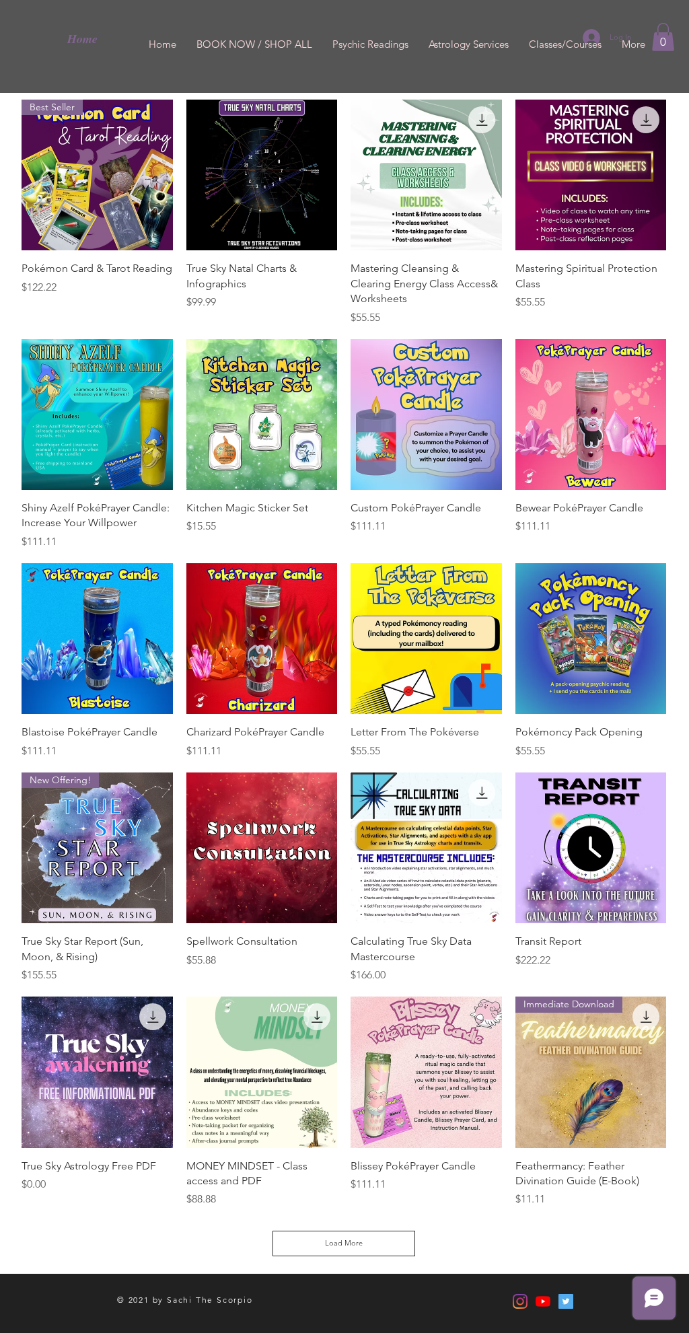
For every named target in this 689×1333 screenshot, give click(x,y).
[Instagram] (520, 1301)
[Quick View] (262, 175)
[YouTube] (543, 1301)
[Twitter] (565, 1301)
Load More (344, 1243)
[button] (663, 37)
